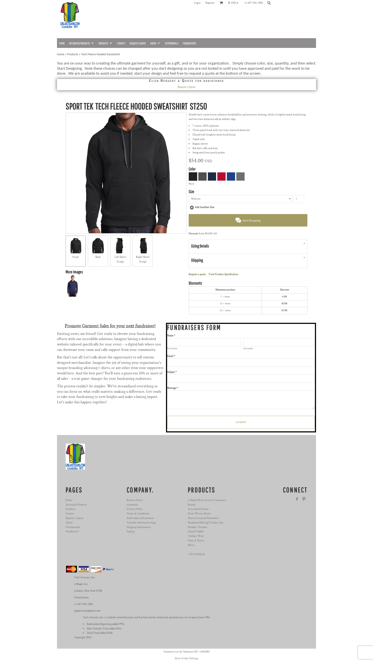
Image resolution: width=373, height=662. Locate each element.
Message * (172, 388)
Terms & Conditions (138, 513)
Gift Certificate (196, 554)
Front (76, 257)
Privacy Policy (134, 509)
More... (192, 545)
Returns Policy (135, 500)
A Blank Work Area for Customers (207, 500)
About (69, 523)
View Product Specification (223, 274)
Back (98, 257)
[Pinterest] (304, 499)
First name (172, 348)
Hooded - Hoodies (197, 527)
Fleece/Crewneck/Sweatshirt (203, 518)
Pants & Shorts (196, 540)
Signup (130, 531)
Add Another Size (204, 207)
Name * (171, 335)
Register (210, 3)
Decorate (193, 233)
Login (197, 3)
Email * (171, 356)
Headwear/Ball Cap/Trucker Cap (205, 523)
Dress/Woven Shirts (199, 513)
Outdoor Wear (196, 536)
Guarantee (132, 505)
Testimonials (73, 527)
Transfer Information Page (141, 523)
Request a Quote (186, 87)
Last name (248, 348)
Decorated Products (76, 505)
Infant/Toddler (196, 531)
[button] (234, 2)
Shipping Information (139, 527)
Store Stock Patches (198, 509)
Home (60, 54)
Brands (192, 505)
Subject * (172, 372)
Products (72, 54)
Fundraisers (72, 531)
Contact (70, 513)
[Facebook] (297, 499)
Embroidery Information (140, 518)
